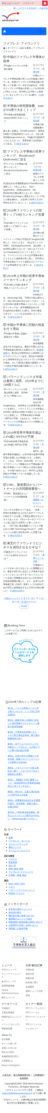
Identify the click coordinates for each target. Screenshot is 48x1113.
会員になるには (9, 1047)
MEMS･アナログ (17, 893)
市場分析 (37, 169)
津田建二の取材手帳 (18, 928)
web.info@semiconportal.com (17, 1093)
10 (32, 598)
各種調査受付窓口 (10, 1056)
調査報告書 (7, 1028)
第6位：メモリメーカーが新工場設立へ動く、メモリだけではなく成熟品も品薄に (24, 771)
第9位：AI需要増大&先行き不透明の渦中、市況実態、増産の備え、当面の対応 (24, 803)
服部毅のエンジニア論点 (20, 918)
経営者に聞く (32, 982)
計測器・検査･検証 (18, 875)
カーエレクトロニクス (19, 850)
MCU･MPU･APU (17, 883)
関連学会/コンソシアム (12, 1018)
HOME (24, 606)
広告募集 (6, 1060)
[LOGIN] (45, 3)
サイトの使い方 (9, 1043)
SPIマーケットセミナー (36, 1018)
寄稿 (28, 995)
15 (22, 601)
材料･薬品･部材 (16, 868)
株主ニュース (8, 997)
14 (17, 601)
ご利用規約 (38, 1074)
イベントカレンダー (11, 1024)
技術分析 (30, 973)
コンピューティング (18, 844)
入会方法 (43, 8)
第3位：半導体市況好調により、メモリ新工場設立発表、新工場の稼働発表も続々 (24, 735)
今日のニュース (9, 969)
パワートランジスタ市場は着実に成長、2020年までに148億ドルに (23, 380)
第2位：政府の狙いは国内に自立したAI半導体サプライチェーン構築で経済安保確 (23, 723)
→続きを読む (21, 143)
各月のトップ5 (9, 981)
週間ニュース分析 (39, 558)
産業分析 (30, 978)
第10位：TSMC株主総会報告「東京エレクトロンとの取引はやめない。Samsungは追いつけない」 (24, 815)
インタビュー (32, 1028)
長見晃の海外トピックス (20, 909)
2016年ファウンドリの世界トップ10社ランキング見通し (23, 214)
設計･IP (12, 865)
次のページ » (30, 601)
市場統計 (6, 1008)
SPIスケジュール (34, 1024)
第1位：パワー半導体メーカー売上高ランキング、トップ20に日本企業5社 (24, 711)
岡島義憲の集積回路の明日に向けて (26, 922)
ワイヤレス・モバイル (19, 840)
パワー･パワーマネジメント (22, 890)
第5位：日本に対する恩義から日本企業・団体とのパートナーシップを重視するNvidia (24, 759)
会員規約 (24, 1078)
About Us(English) (11, 1065)
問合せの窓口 (8, 1052)
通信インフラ (15, 847)
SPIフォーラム (32, 1012)
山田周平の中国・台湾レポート (23, 925)
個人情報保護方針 (21, 1074)
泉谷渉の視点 (15, 912)
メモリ (12, 886)
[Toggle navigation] (41, 31)
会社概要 (6, 1039)
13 (13, 601)
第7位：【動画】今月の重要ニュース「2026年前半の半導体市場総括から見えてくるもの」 (24, 783)
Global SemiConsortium (10, 991)
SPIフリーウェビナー (36, 1008)
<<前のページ (10, 598)
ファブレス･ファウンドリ (21, 871)
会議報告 (30, 986)
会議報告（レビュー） (38, 499)
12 (41, 598)
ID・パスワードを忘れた (25, 8)
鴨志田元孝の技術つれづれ (21, 915)
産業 (11, 837)
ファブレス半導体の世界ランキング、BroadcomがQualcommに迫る (24, 155)
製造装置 (13, 862)
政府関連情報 (8, 985)
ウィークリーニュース (11, 975)
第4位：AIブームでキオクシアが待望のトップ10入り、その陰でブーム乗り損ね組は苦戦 (24, 747)
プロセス (13, 859)
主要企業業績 (8, 1012)
